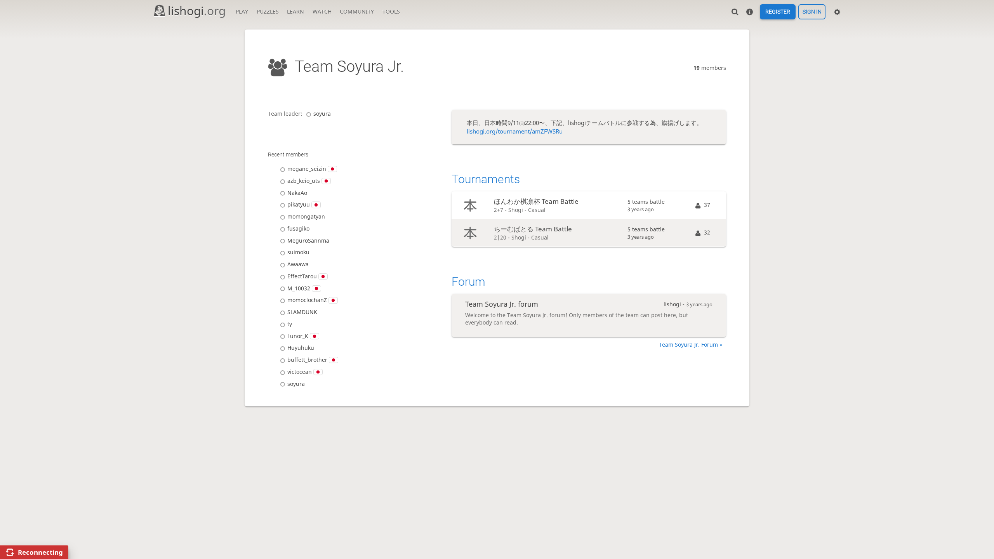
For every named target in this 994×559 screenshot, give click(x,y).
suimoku (298, 252)
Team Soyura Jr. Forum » (690, 344)
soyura (322, 113)
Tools (391, 11)
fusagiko (298, 228)
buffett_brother (307, 359)
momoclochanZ (307, 300)
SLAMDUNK (302, 312)
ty (289, 324)
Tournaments (486, 179)
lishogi (197, 11)
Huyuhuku (300, 347)
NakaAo (297, 192)
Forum (468, 281)
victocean (299, 371)
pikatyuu (298, 204)
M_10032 (298, 288)
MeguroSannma (308, 240)
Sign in (812, 12)
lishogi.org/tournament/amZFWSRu (515, 131)
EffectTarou (302, 276)
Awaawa (298, 264)
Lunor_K (297, 336)
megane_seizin (306, 168)
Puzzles (268, 11)
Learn (295, 11)
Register (777, 12)
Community (357, 11)
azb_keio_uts (303, 180)
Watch (322, 11)
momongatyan (306, 216)
